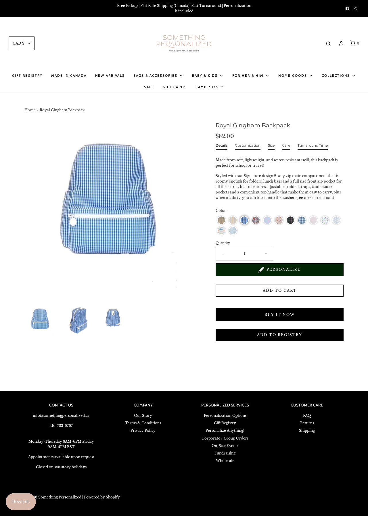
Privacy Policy (143, 430)
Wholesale (225, 461)
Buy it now (279, 314)
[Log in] (341, 43)
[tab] (221, 146)
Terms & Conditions (143, 423)
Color (221, 210)
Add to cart (280, 290)
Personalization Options (225, 415)
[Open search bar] (328, 43)
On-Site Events (225, 446)
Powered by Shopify (102, 497)
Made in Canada (69, 75)
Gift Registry (27, 75)
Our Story (143, 415)
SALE (149, 87)
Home (30, 110)
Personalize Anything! (225, 430)
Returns (307, 423)
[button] (40, 320)
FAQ (307, 415)
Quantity (223, 243)
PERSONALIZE (284, 269)
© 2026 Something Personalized (52, 497)
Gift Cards (175, 87)
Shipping (307, 430)
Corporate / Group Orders (225, 438)
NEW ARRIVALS (110, 75)
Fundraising (224, 453)
